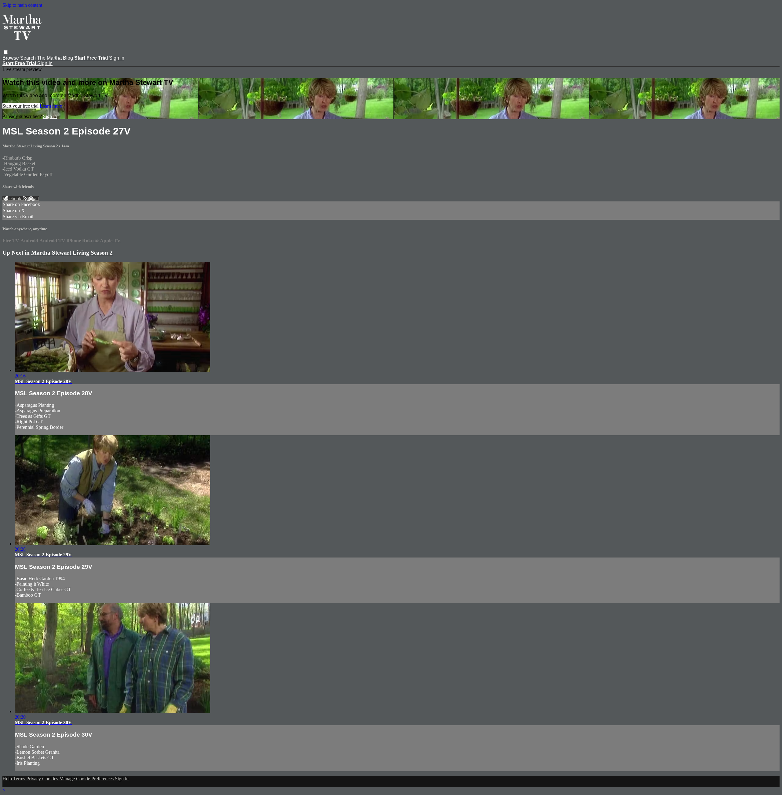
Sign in (116, 58)
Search (28, 58)
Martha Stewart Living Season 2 (30, 146)
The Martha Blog (55, 58)
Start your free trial (21, 106)
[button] (6, 52)
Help (7, 778)
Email (33, 198)
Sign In (45, 63)
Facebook (12, 198)
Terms (19, 778)
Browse (11, 58)
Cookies (50, 778)
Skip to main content (22, 5)
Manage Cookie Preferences (87, 778)
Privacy (34, 778)
